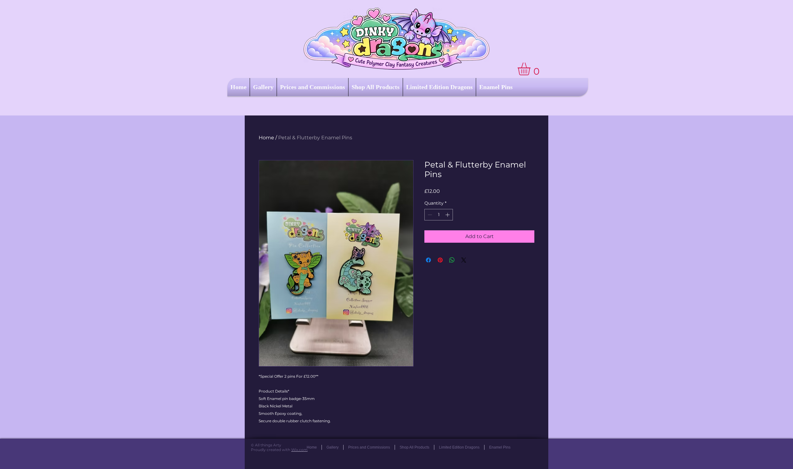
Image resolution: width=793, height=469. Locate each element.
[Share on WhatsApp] (452, 260)
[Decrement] (429, 214)
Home (266, 138)
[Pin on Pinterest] (440, 260)
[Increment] (448, 214)
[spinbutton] (438, 214)
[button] (531, 69)
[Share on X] (463, 260)
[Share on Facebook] (428, 260)
